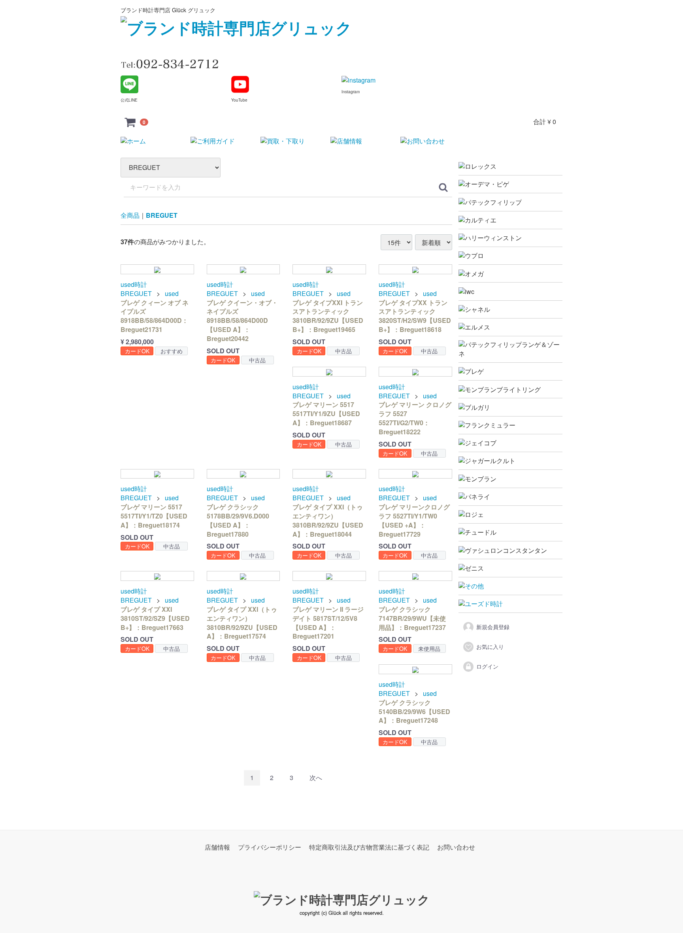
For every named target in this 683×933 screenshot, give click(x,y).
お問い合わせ (456, 847)
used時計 (134, 284)
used (172, 293)
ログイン (487, 666)
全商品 (130, 215)
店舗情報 (217, 847)
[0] (130, 121)
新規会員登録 (492, 627)
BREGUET (161, 215)
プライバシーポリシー (269, 847)
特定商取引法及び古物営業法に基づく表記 (369, 847)
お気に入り (490, 646)
